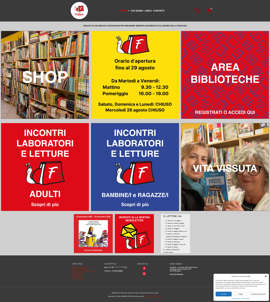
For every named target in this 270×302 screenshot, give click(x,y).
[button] (266, 276)
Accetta (223, 294)
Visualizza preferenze (258, 294)
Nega (240, 294)
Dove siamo (77, 277)
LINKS (148, 10)
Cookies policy (236, 298)
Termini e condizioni (80, 267)
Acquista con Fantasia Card (84, 271)
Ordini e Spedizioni (80, 269)
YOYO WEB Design (153, 296)
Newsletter (76, 275)
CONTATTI (158, 10)
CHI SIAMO (137, 10)
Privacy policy (246, 298)
